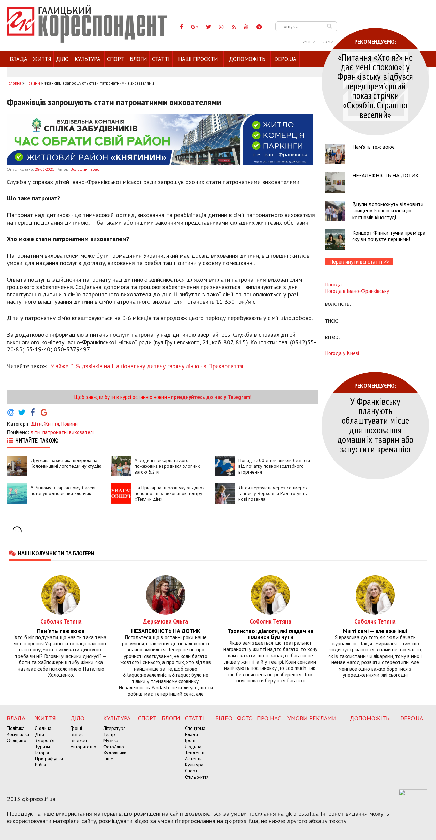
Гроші (76, 728)
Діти (36, 423)
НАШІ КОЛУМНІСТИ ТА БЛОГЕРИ (56, 553)
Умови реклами (317, 42)
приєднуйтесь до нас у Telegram (210, 396)
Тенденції (195, 753)
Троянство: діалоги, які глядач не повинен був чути (270, 634)
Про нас (269, 718)
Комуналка (18, 734)
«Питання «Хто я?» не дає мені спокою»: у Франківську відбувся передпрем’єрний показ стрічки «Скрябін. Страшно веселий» (375, 86)
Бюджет (79, 740)
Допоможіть (247, 59)
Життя (42, 59)
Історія (42, 753)
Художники (114, 753)
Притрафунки (49, 758)
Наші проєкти (198, 59)
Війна (40, 765)
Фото (245, 718)
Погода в (357, 290)
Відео (223, 718)
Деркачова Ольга (165, 621)
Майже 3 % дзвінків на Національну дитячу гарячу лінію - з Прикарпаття (146, 366)
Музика (110, 740)
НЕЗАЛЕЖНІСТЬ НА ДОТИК (385, 175)
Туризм (42, 747)
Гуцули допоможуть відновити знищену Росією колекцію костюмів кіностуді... (387, 210)
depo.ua (285, 59)
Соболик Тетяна (61, 621)
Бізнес (77, 734)
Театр (109, 734)
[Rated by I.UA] (413, 794)
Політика (16, 728)
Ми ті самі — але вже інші (375, 631)
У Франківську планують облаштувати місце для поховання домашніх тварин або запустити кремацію (375, 425)
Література (114, 728)
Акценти (193, 758)
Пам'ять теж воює (373, 146)
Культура (87, 59)
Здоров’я (44, 740)
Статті (161, 59)
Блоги (138, 59)
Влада (18, 59)
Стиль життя (197, 777)
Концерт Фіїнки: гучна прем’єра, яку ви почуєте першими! (389, 235)
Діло (62, 59)
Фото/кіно (113, 747)
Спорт (115, 59)
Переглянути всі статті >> (359, 261)
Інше (108, 758)
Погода (333, 284)
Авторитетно (83, 747)
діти (35, 432)
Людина (43, 728)
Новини (69, 423)
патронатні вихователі (68, 432)
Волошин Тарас (85, 169)
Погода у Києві (342, 352)
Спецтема (195, 728)
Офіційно (16, 740)
